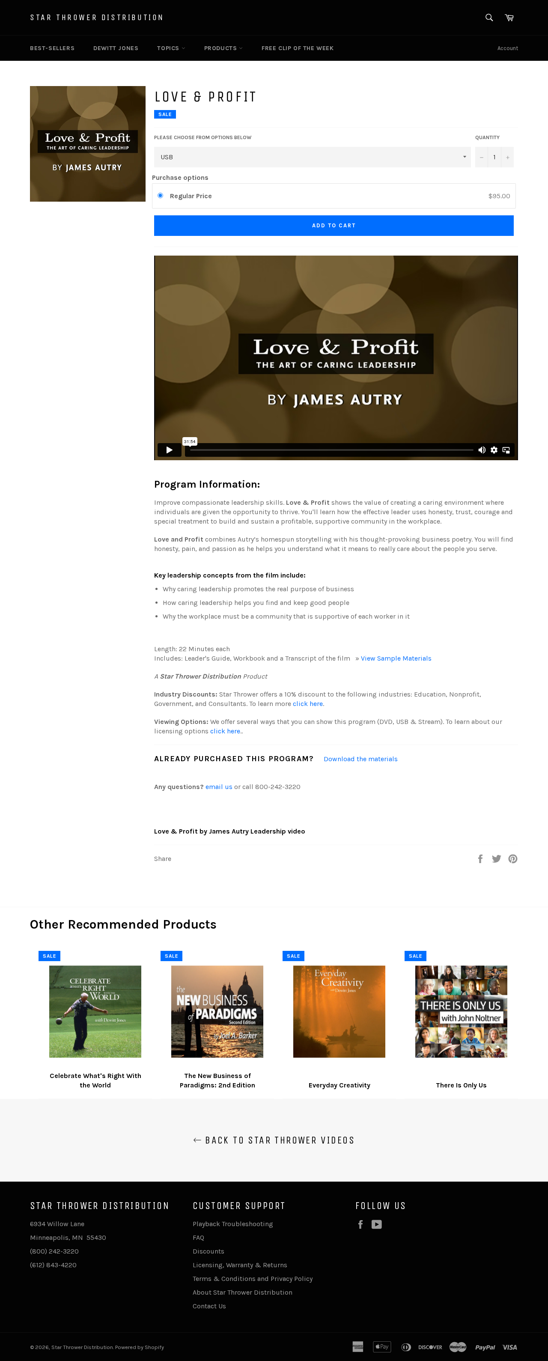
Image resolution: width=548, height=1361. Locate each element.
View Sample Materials (396, 658)
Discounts (208, 1251)
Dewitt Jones (115, 48)
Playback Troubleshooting (233, 1224)
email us (219, 787)
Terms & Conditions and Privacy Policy (253, 1279)
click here (308, 704)
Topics (169, 48)
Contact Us (209, 1306)
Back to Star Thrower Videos (278, 1140)
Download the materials (361, 759)
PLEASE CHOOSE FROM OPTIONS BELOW (202, 137)
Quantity (487, 137)
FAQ (198, 1237)
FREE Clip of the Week (298, 48)
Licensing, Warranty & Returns (240, 1265)
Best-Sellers (52, 48)
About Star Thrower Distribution (242, 1292)
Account (507, 48)
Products (221, 48)
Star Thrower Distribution (97, 17)
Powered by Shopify (139, 1347)
